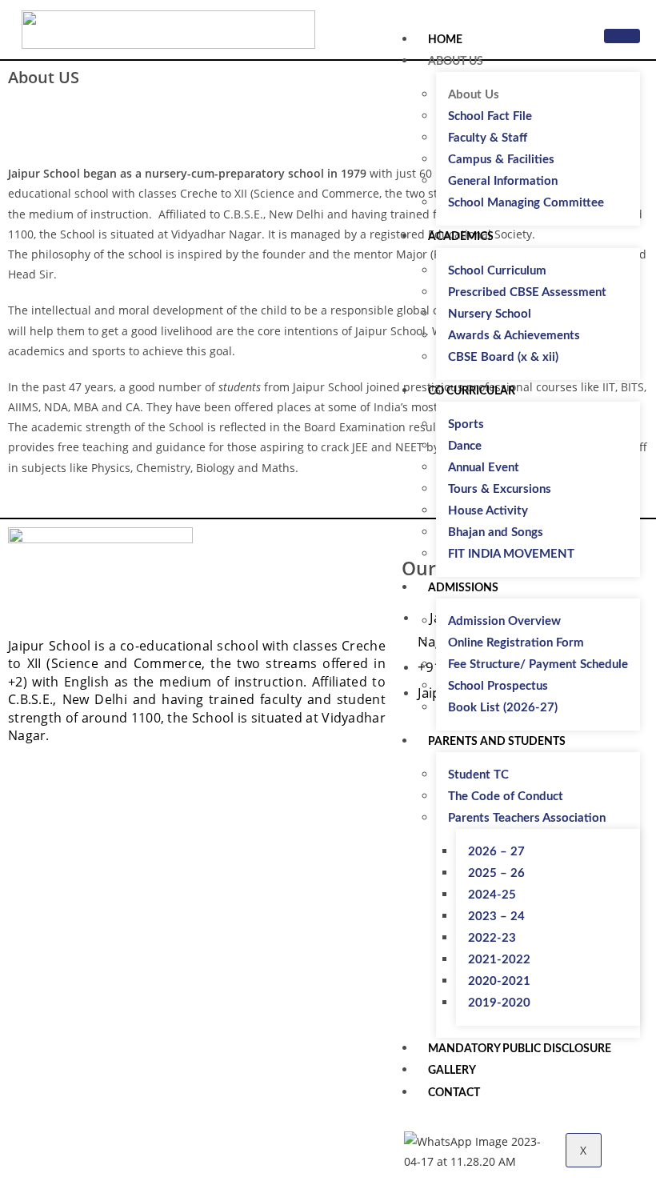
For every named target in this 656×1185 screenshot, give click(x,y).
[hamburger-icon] (622, 36)
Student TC (478, 775)
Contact (454, 1093)
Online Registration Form (516, 643)
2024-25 (492, 895)
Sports (466, 424)
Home (445, 40)
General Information (503, 181)
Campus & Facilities (501, 160)
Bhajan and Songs (495, 532)
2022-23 (492, 938)
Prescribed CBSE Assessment (527, 292)
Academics (461, 236)
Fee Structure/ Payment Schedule (538, 665)
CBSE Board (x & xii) (503, 357)
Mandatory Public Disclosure (519, 1049)
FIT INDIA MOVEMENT (511, 554)
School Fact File (490, 116)
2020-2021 (499, 981)
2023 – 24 (496, 917)
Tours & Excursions (499, 489)
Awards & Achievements (514, 336)
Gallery (452, 1070)
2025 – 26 (496, 873)
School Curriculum (497, 271)
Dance (465, 446)
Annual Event (483, 468)
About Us (455, 61)
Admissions (463, 588)
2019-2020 (499, 1003)
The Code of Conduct (505, 797)
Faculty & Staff (487, 138)
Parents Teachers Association (527, 818)
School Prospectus (498, 686)
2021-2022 (499, 960)
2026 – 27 (496, 852)
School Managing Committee (526, 203)
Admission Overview (504, 621)
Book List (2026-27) (503, 708)
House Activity (488, 511)
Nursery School (489, 314)
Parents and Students (497, 741)
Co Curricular (471, 391)
